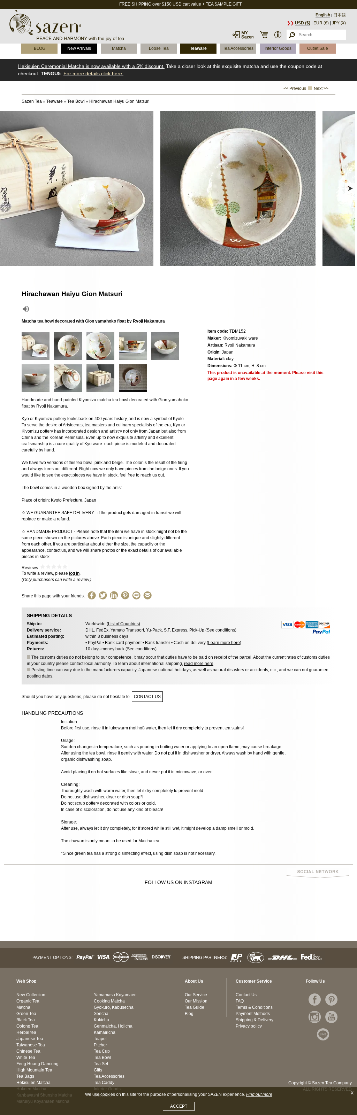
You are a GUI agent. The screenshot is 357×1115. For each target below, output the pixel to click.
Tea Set (101, 1063)
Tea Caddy (104, 1082)
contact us (147, 696)
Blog (189, 1013)
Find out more (259, 1094)
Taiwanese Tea (30, 1045)
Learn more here (224, 642)
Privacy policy (249, 1026)
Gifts (98, 1070)
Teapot (100, 1038)
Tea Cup (102, 1051)
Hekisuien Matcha (33, 1082)
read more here (198, 663)
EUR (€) (321, 23)
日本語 (339, 15)
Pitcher (100, 1045)
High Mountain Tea (34, 1070)
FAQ (240, 1001)
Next (350, 188)
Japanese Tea (29, 1038)
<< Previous (294, 88)
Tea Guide (194, 1007)
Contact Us (246, 994)
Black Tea (25, 1019)
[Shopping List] (264, 35)
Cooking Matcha (109, 1001)
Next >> (321, 88)
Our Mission (196, 1001)
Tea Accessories (238, 48)
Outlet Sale (317, 48)
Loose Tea (159, 48)
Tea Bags (25, 1076)
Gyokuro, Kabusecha (114, 1007)
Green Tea (26, 1013)
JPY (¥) (339, 23)
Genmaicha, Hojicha (113, 1026)
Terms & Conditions (254, 1007)
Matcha (119, 48)
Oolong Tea (27, 1026)
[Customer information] (278, 35)
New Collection (30, 994)
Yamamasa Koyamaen (115, 994)
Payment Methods (253, 1013)
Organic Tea (27, 1001)
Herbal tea (26, 1032)
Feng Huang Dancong (37, 1063)
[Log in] (243, 35)
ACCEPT (178, 1106)
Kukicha (101, 1019)
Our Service (196, 994)
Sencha (101, 1013)
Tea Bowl (102, 1057)
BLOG (39, 48)
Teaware (198, 48)
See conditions (221, 630)
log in (74, 573)
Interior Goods (278, 48)
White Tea (25, 1057)
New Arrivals (79, 48)
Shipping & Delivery (254, 1019)
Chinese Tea (28, 1051)
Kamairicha (104, 1032)
